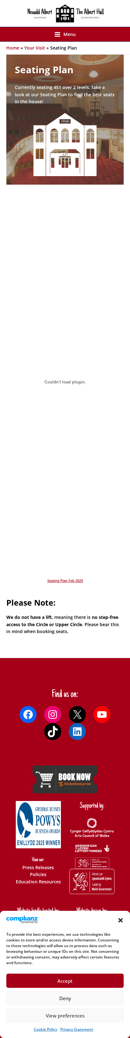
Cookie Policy (45, 1029)
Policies (38, 874)
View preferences (65, 1015)
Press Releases (38, 867)
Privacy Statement (76, 1029)
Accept (65, 981)
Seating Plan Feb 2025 (65, 580)
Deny (65, 998)
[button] (120, 920)
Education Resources (38, 882)
